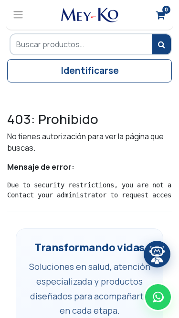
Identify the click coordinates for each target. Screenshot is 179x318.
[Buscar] (162, 44)
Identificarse (90, 70)
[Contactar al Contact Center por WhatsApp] (158, 297)
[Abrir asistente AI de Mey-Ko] (157, 254)
